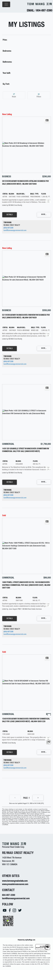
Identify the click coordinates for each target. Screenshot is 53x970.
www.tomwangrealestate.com (15, 881)
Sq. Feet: (6, 84)
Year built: (6, 73)
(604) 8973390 (8, 228)
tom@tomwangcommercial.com (15, 231)
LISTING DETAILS (9, 214)
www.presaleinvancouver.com (15, 884)
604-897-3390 (44, 10)
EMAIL (30, 10)
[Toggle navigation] (6, 4)
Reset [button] (14, 95)
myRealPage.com (30, 940)
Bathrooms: (7, 62)
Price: (5, 40)
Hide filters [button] (38, 95)
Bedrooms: (7, 51)
